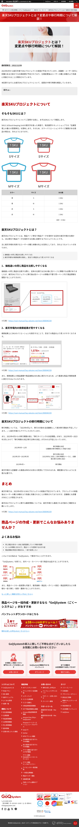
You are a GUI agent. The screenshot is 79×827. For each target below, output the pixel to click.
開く (9, 90)
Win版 (50, 710)
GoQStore (48, 1)
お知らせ (56, 1)
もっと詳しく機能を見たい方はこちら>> (17, 594)
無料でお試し (65, 672)
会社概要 (71, 1)
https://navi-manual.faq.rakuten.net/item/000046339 (30, 320)
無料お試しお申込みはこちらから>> (15, 631)
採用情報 (63, 1)
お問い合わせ (13, 672)
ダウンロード (39, 672)
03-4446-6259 (7, 801)
